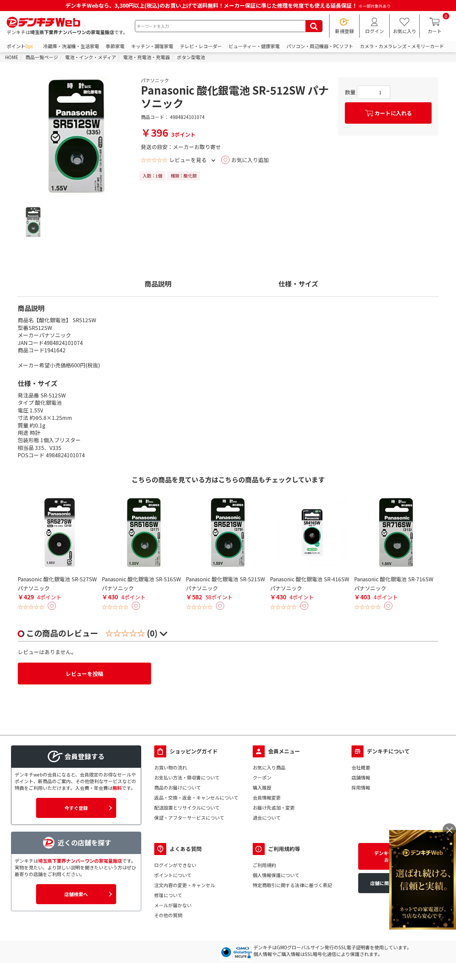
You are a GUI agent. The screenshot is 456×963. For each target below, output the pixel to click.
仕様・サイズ (298, 283)
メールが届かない (173, 905)
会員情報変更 (267, 797)
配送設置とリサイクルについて (187, 807)
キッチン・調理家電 (152, 46)
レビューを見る (188, 159)
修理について (168, 895)
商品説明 (158, 283)
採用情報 (361, 787)
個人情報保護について (276, 875)
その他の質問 (168, 915)
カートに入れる (393, 113)
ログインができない (175, 865)
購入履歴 (262, 787)
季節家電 (115, 46)
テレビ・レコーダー (201, 46)
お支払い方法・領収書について (187, 777)
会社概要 (361, 767)
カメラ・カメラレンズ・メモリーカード (402, 46)
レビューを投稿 (84, 674)
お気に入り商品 (269, 767)
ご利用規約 (264, 865)
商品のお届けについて (177, 787)
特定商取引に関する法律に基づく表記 (292, 885)
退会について (267, 817)
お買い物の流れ (170, 767)
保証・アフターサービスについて (189, 817)
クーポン (262, 777)
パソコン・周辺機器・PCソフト (319, 46)
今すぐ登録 (76, 808)
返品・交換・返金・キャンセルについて (196, 797)
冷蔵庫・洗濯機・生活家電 (71, 46)
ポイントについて (173, 875)
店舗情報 (361, 777)
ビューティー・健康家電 (254, 46)
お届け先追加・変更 (274, 807)
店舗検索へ (76, 894)
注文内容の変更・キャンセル (184, 885)
